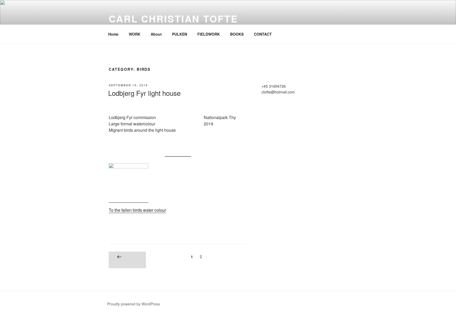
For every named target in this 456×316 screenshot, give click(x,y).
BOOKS (237, 34)
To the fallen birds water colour (137, 210)
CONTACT (263, 34)
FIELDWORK (208, 34)
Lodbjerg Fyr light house (144, 93)
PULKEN (179, 34)
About (156, 34)
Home (113, 34)
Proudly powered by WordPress (133, 303)
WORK (134, 34)
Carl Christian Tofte (173, 18)
